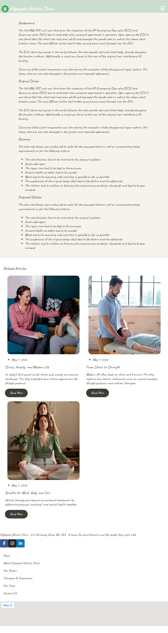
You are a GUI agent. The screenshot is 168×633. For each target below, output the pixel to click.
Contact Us (10, 593)
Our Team (9, 585)
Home (6, 555)
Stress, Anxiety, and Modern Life (27, 367)
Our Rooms (10, 570)
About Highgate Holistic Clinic (21, 563)
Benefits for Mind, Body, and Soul (27, 492)
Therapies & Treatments (17, 578)
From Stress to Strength (103, 367)
